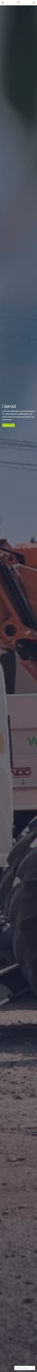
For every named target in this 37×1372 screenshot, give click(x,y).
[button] (3, 3)
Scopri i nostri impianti (13, 425)
